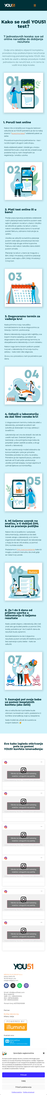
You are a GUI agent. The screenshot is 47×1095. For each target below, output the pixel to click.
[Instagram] (12, 985)
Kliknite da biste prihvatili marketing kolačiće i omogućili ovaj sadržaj (23, 775)
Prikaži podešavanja (23, 1087)
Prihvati (23, 1075)
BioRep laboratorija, (11, 1014)
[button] (44, 1053)
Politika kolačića (17, 1092)
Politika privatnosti (28, 1092)
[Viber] (26, 985)
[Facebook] (6, 985)
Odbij (23, 1081)
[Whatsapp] (19, 985)
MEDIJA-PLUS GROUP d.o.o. (13, 974)
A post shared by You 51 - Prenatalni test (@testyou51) (23, 780)
